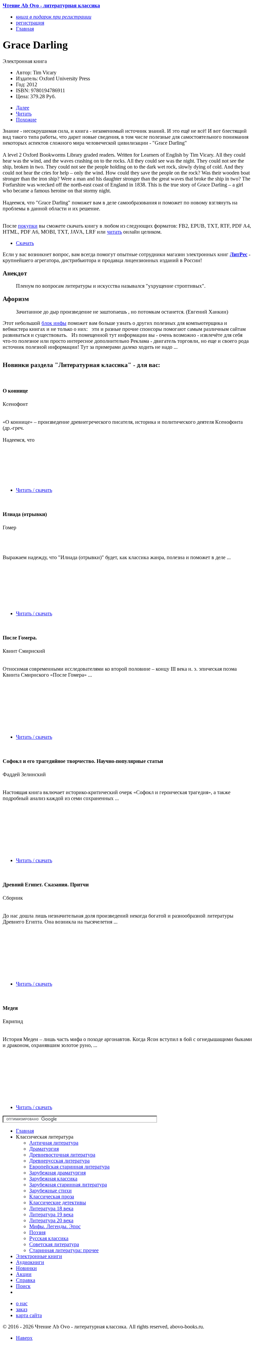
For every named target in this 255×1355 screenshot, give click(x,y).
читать (114, 232)
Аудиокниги (30, 1262)
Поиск (23, 1286)
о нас (22, 1303)
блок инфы (54, 323)
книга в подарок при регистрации (53, 17)
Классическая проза (51, 1196)
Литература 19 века (51, 1214)
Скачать (25, 243)
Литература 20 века (51, 1220)
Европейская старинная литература (69, 1166)
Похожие (26, 119)
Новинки (26, 1268)
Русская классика (48, 1238)
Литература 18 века (51, 1208)
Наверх (24, 1338)
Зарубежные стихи (50, 1190)
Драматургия (44, 1149)
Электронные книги (39, 1256)
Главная (25, 1131)
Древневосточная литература (62, 1155)
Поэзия (37, 1232)
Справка (25, 1280)
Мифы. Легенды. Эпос (55, 1226)
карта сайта (29, 1315)
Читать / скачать (34, 490)
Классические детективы (57, 1202)
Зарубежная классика (53, 1178)
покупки (28, 226)
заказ (21, 1309)
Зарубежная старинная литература (68, 1184)
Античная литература (53, 1143)
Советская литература (54, 1244)
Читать (24, 113)
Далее (22, 108)
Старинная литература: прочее (64, 1250)
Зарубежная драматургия (57, 1172)
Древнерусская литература (59, 1161)
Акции (24, 1274)
